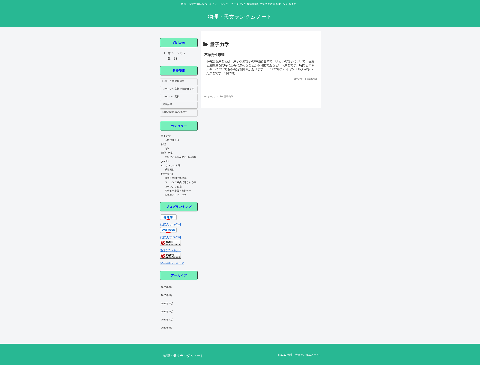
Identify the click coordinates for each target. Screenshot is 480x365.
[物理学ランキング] (170, 245)
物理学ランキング (170, 250)
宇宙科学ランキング (172, 263)
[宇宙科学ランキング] (170, 257)
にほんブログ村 (170, 224)
